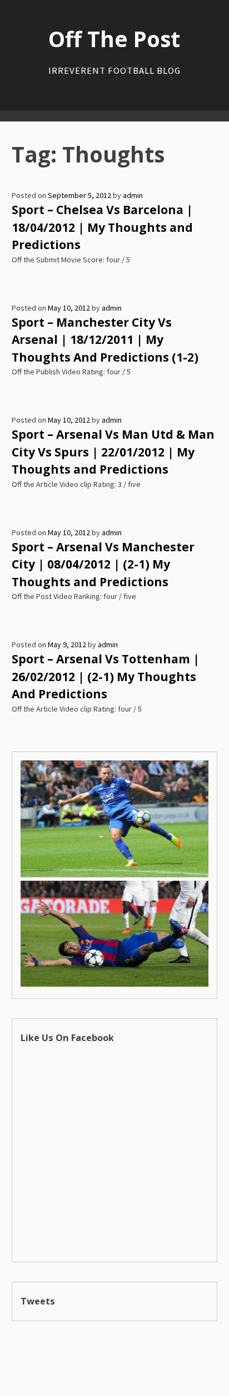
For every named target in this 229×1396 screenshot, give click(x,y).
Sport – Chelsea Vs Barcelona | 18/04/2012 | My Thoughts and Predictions (102, 227)
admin (133, 195)
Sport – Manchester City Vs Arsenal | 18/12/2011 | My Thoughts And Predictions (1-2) (105, 339)
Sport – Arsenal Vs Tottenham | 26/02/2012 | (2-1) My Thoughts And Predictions (106, 676)
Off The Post (114, 38)
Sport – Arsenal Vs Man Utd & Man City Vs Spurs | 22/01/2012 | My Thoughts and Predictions (113, 452)
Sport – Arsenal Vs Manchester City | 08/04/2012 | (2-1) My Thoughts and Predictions (103, 564)
